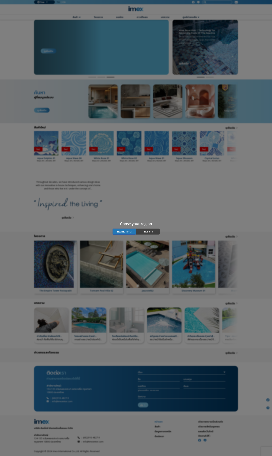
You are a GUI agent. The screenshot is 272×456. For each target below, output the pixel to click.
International (124, 231)
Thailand (147, 231)
